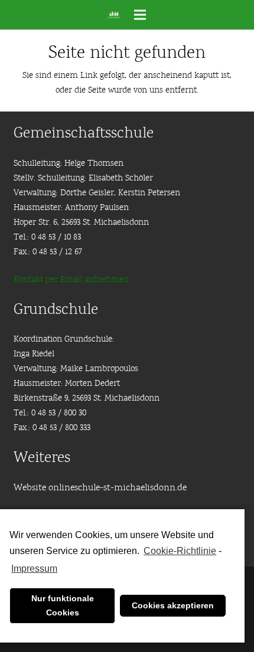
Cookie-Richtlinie (180, 551)
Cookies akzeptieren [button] (173, 605)
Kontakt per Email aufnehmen (71, 280)
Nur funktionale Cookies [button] (62, 605)
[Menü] (140, 15)
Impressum (34, 568)
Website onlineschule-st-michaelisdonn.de (100, 488)
